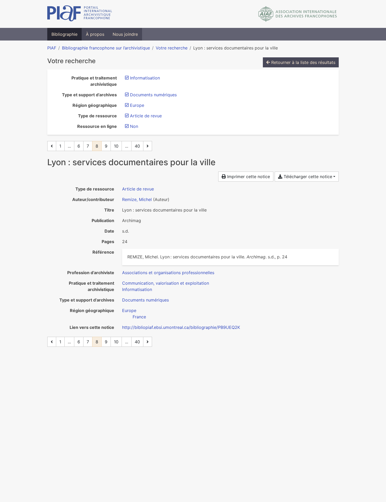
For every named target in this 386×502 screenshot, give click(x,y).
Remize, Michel (137, 199)
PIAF (51, 48)
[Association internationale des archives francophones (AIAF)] (298, 14)
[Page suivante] (147, 146)
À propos (95, 34)
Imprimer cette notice (248, 176)
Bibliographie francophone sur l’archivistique (106, 48)
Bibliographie (64, 34)
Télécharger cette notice (307, 176)
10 (116, 146)
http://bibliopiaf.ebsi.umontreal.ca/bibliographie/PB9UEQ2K (181, 327)
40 (137, 146)
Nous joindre (125, 34)
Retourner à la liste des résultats (302, 62)
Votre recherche (171, 48)
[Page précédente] (51, 146)
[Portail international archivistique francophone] (79, 14)
